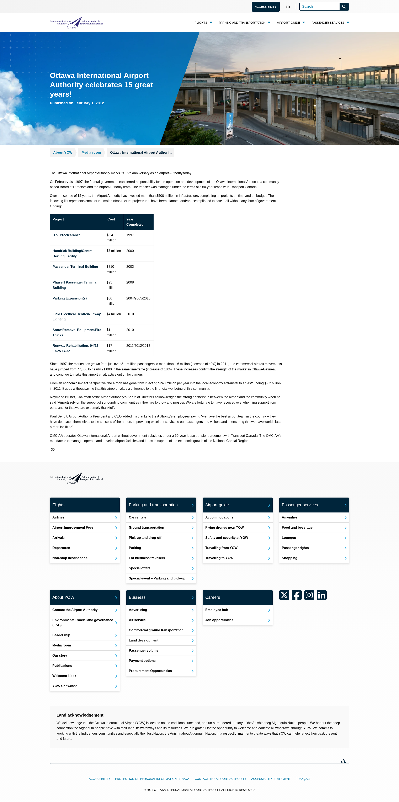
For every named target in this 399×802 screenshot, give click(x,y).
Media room (91, 152)
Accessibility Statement (271, 778)
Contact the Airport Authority (220, 778)
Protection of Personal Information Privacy (152, 778)
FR (288, 6)
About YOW (63, 152)
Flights (201, 22)
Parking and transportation (242, 22)
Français (303, 778)
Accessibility (265, 6)
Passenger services (328, 22)
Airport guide (288, 22)
